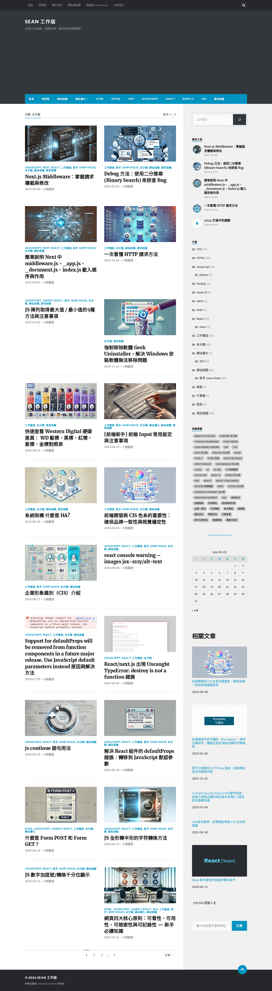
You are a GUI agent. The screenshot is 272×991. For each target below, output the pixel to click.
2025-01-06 (111, 260)
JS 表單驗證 (232, 469)
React (170, 98)
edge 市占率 (201, 452)
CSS (204, 98)
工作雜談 (66, 167)
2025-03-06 (32, 189)
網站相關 (62, 98)
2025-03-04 (32, 282)
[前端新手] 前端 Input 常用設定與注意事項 (138, 437)
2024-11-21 (111, 366)
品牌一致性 (200, 508)
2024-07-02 (32, 679)
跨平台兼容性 (201, 520)
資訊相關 (219, 98)
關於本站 (57, 5)
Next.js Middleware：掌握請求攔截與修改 (59, 180)
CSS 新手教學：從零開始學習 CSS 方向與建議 (218, 823)
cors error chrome (207, 447)
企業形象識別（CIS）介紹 (53, 593)
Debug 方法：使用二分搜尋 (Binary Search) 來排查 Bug (135, 177)
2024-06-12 (111, 844)
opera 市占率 (232, 475)
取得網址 (212, 503)
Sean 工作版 (40, 21)
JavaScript (150, 98)
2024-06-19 (32, 754)
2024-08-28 (32, 521)
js (207, 469)
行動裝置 (226, 514)
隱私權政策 (74, 5)
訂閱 (239, 925)
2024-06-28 (111, 683)
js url (217, 469)
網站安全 (199, 514)
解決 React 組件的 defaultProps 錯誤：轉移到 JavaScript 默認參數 (139, 757)
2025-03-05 (111, 186)
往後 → (169, 955)
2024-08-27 (32, 599)
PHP (131, 98)
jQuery (48, 300)
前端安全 (235, 497)
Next (46, 167)
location (201, 475)
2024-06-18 (111, 770)
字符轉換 (215, 508)
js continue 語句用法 (48, 748)
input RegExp (203, 464)
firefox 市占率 (221, 452)
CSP (226, 447)
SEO (155, 909)
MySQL (116, 98)
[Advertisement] (136, 59)
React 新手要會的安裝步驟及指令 (213, 880)
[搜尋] (239, 119)
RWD (220, 486)
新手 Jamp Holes (84, 167)
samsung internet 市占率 (210, 492)
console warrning (207, 441)
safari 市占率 (236, 486)
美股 (199, 387)
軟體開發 (217, 520)
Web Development (206, 497)
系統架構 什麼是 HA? (47, 515)
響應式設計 (232, 520)
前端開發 (199, 503)
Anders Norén (47, 983)
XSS (224, 497)
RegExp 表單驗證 (204, 486)
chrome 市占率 (228, 436)
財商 (199, 404)
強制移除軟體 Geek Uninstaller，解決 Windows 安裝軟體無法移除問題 (139, 354)
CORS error (231, 441)
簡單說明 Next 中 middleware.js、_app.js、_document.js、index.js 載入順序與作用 (61, 266)
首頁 (30, 5)
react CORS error (227, 480)
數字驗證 (228, 508)
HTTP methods (233, 458)
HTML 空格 (213, 458)
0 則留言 (49, 189)
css (235, 447)
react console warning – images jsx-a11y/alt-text (133, 558)
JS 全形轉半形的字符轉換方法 (135, 838)
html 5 (199, 458)
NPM (200, 301)
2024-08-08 (111, 567)
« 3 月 (195, 610)
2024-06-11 (32, 881)
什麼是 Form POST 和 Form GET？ (56, 841)
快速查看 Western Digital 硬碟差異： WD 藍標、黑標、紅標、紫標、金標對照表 (59, 437)
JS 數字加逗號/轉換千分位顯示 (57, 875)
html (237, 452)
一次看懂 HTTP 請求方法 (131, 254)
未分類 (29, 170)
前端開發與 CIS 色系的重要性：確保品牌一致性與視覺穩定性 (138, 518)
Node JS (188, 98)
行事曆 (201, 395)
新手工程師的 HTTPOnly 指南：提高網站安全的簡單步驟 (218, 769)
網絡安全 (212, 514)
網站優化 (80, 98)
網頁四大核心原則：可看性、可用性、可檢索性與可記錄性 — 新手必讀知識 (140, 924)
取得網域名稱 (228, 503)
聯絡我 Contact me (97, 5)
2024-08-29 (32, 450)
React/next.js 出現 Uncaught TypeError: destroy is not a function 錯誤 (136, 670)
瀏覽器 (241, 508)
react (207, 480)
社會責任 (118, 5)
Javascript (33, 167)
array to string (205, 436)
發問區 (42, 5)
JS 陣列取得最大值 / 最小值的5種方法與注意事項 (60, 313)
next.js (216, 475)
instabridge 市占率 (227, 464)
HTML (100, 98)
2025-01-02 (32, 322)
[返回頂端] (242, 969)
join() (198, 469)
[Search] (243, 5)
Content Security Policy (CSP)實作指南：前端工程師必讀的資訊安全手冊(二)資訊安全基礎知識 (218, 796)
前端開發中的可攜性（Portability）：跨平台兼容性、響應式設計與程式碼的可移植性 (219, 742)
